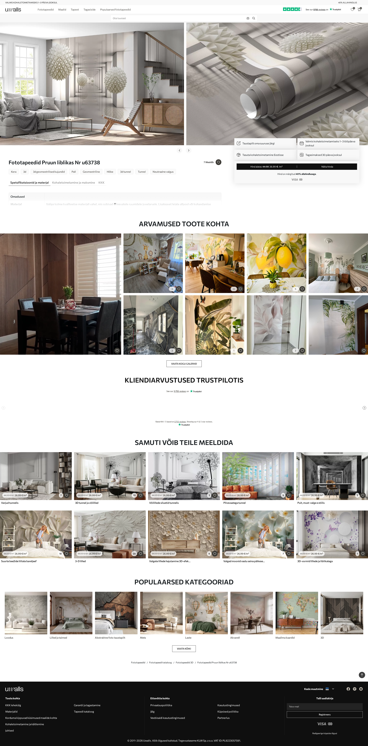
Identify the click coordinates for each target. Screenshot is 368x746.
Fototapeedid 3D (184, 662)
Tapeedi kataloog (84, 711)
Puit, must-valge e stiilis (311, 502)
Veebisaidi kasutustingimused (167, 717)
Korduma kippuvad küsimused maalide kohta (31, 717)
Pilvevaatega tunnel (234, 502)
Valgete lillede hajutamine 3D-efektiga (170, 561)
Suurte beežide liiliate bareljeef (19, 561)
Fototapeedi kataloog (160, 662)
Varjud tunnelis (9, 502)
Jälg (152, 711)
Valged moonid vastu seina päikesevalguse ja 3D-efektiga (244, 561)
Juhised (9, 730)
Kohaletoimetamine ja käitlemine (24, 724)
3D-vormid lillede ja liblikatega (315, 561)
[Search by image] (248, 18)
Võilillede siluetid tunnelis (164, 502)
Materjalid (11, 711)
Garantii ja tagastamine (87, 705)
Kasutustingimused (228, 705)
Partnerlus (223, 717)
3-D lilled (80, 561)
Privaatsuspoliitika (161, 705)
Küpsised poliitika (227, 711)
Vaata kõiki (184, 648)
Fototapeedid (138, 662)
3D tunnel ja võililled (86, 502)
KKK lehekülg (13, 705)
